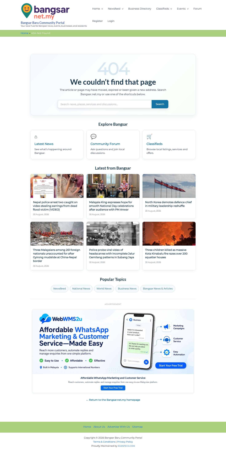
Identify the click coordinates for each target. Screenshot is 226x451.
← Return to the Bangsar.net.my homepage (113, 399)
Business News (127, 288)
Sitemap (137, 426)
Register (97, 21)
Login (111, 21)
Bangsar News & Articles (158, 288)
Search (160, 104)
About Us (99, 426)
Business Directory (139, 8)
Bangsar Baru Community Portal (42, 22)
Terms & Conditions (104, 441)
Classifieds (162, 8)
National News (81, 288)
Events (181, 8)
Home (96, 8)
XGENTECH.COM (126, 446)
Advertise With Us (118, 426)
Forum (197, 8)
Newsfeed (114, 8)
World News (104, 288)
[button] (101, 9)
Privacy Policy (125, 441)
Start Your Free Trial (113, 388)
